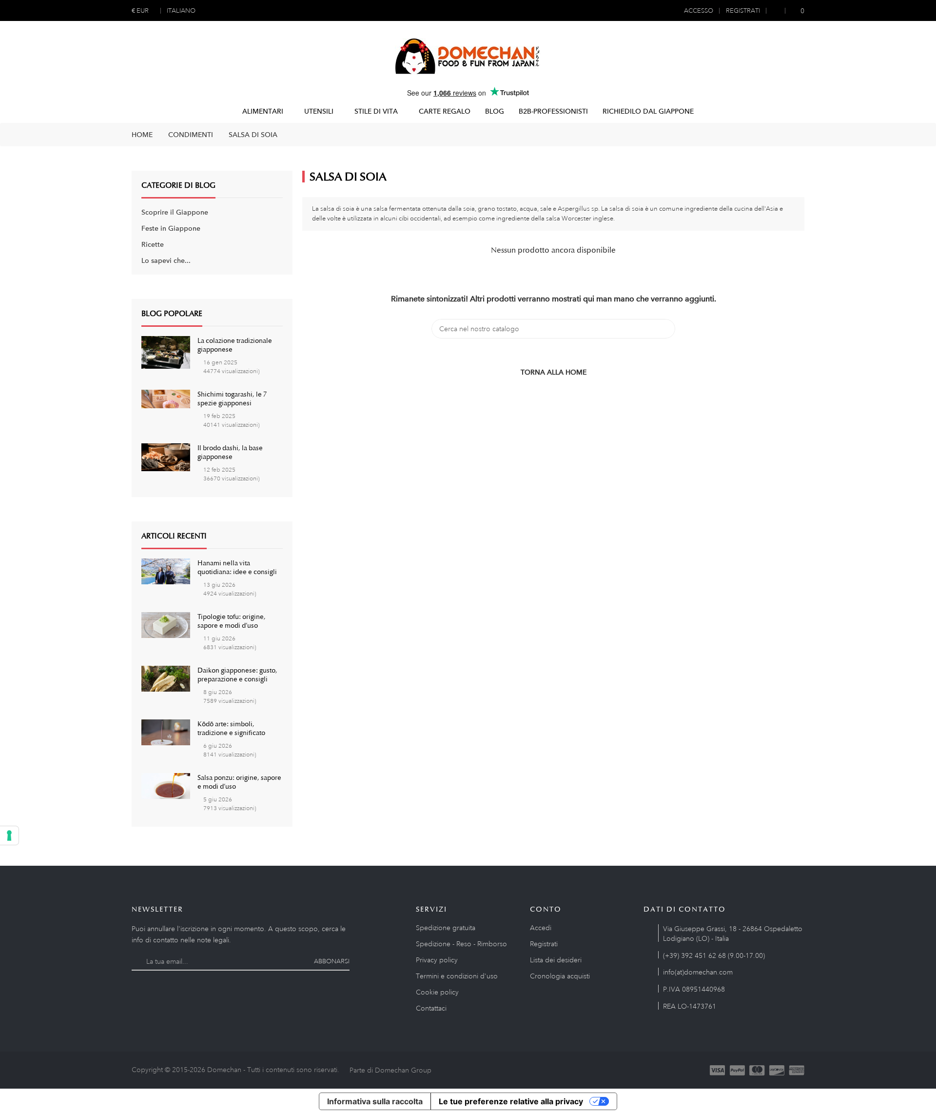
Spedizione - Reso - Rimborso (461, 943)
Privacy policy (437, 959)
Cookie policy (437, 992)
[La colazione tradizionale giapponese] (165, 351)
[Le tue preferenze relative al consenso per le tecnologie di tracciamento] (9, 835)
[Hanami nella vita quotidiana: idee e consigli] (165, 570)
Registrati (544, 943)
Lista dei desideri (556, 959)
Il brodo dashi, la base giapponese (230, 452)
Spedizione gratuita (445, 927)
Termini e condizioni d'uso (457, 976)
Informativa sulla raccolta (375, 1101)
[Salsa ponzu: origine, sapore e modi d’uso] (165, 785)
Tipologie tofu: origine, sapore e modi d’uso (231, 621)
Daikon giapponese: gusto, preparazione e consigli (237, 674)
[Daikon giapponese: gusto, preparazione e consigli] (165, 678)
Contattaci (431, 1008)
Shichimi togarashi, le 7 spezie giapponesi (232, 398)
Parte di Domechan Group (390, 1070)
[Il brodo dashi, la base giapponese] (165, 456)
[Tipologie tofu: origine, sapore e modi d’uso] (165, 624)
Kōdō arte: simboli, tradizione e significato (231, 728)
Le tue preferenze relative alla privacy (511, 1101)
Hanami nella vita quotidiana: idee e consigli (237, 567)
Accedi (540, 927)
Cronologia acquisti (560, 976)
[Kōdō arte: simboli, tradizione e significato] (165, 731)
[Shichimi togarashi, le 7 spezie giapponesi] (165, 398)
